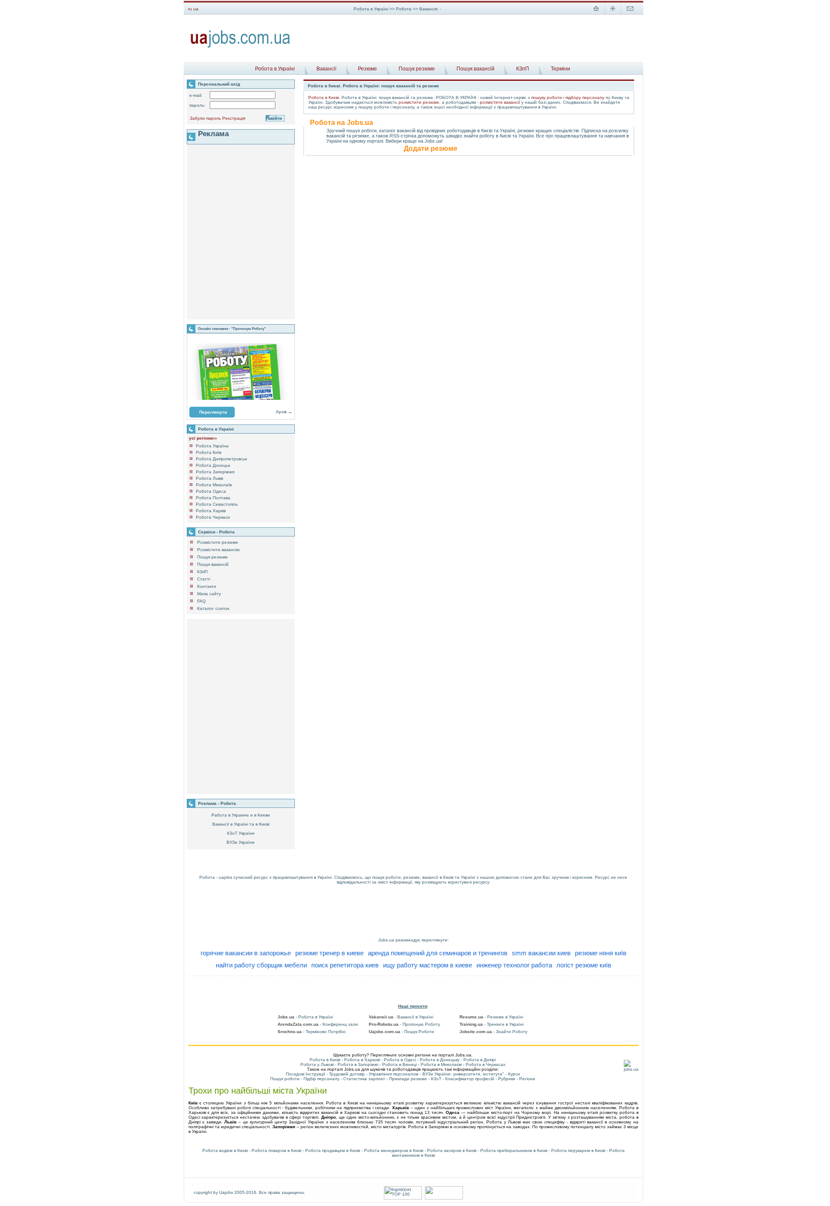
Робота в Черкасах (485, 1064)
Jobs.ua (386, 940)
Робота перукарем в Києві (578, 1150)
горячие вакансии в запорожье (246, 953)
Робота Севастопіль (217, 504)
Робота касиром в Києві (451, 1150)
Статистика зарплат (364, 1078)
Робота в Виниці (399, 1064)
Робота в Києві (323, 97)
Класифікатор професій (469, 1078)
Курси (514, 1074)
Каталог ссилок (213, 608)
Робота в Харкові (362, 1059)
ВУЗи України (241, 842)
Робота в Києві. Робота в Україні (343, 85)
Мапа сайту (209, 593)
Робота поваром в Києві (276, 1150)
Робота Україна (212, 445)
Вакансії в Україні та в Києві (240, 824)
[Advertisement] (470, 38)
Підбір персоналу (321, 1078)
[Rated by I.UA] (444, 1198)
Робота (404, 8)
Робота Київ (208, 452)
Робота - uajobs (215, 877)
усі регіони (203, 438)
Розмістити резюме (217, 542)
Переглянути (213, 412)
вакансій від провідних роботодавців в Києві (444, 130)
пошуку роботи (546, 97)
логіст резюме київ (583, 965)
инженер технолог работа (514, 965)
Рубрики (506, 1078)
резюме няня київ (600, 953)
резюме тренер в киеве (329, 953)
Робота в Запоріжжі (358, 1064)
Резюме (367, 69)
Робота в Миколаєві (441, 1064)
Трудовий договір (347, 1074)
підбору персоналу (584, 97)
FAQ (201, 601)
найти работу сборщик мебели (261, 965)
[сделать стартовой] (596, 13)
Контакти (206, 586)
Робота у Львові (317, 1064)
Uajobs (226, 1192)
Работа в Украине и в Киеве (240, 815)
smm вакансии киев (541, 953)
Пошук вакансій (475, 69)
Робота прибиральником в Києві (513, 1150)
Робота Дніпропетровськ (221, 458)
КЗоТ (436, 1078)
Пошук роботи (285, 1078)
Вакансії (326, 69)
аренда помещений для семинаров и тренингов (438, 953)
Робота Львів (209, 478)
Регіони (527, 1078)
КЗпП (522, 69)
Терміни (560, 69)
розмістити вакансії (500, 102)
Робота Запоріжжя (215, 471)
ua (195, 8)
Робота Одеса (211, 491)
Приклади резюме (408, 1078)
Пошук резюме (417, 69)
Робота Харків (211, 510)
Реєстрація (233, 118)
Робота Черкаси (213, 517)
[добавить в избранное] (613, 13)
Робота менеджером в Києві (393, 1150)
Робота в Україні (371, 8)
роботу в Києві (495, 135)
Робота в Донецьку (440, 1059)
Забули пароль (205, 118)
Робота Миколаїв (214, 484)
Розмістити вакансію (218, 549)
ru (190, 8)
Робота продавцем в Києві (332, 1150)
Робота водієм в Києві (225, 1150)
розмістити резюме (419, 102)
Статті (203, 579)
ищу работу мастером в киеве (427, 965)
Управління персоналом (393, 1074)
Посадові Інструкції (305, 1074)
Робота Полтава (213, 497)
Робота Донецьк (213, 465)
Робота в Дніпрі (479, 1059)
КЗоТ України (241, 833)
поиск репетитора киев (345, 965)
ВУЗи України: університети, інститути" (463, 1074)
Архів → (284, 411)
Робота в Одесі (400, 1059)
